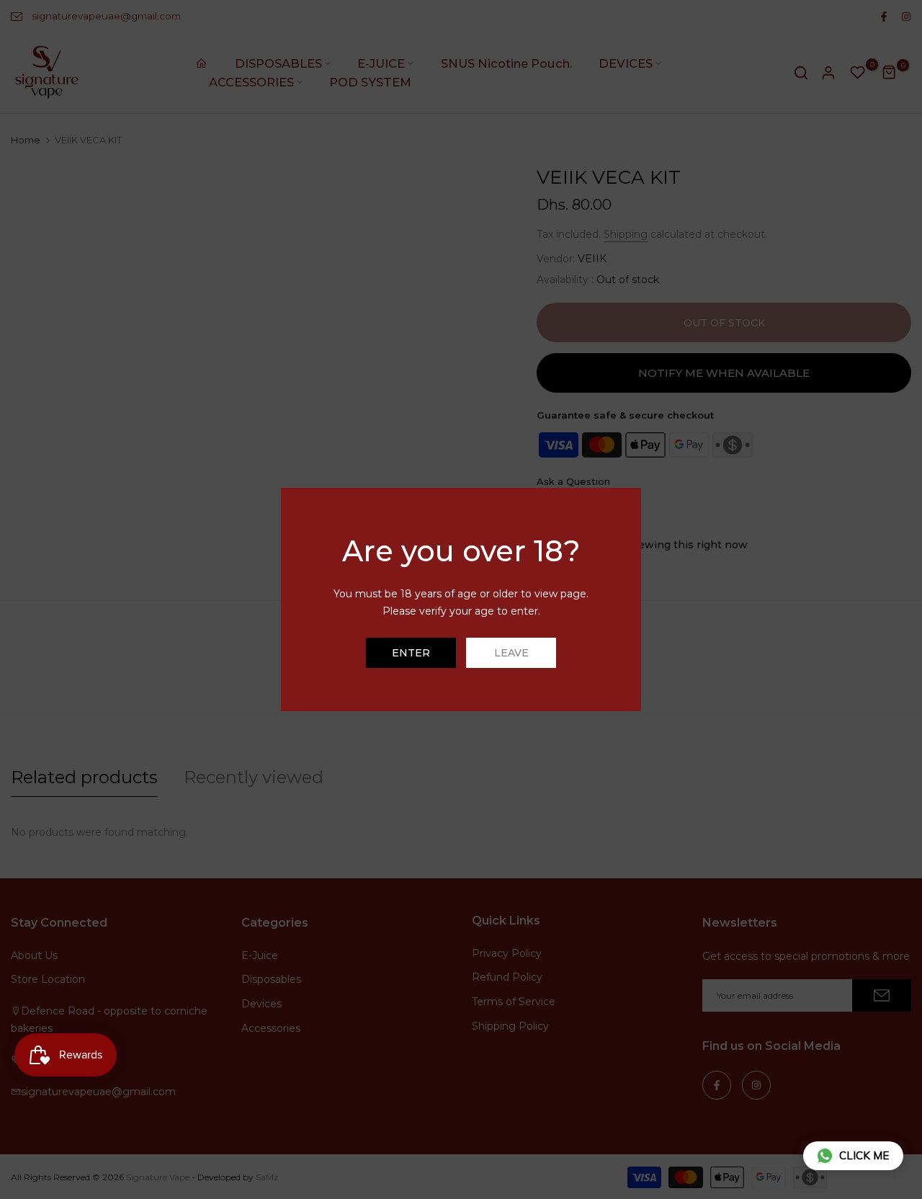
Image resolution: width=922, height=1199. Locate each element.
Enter (411, 652)
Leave (511, 652)
